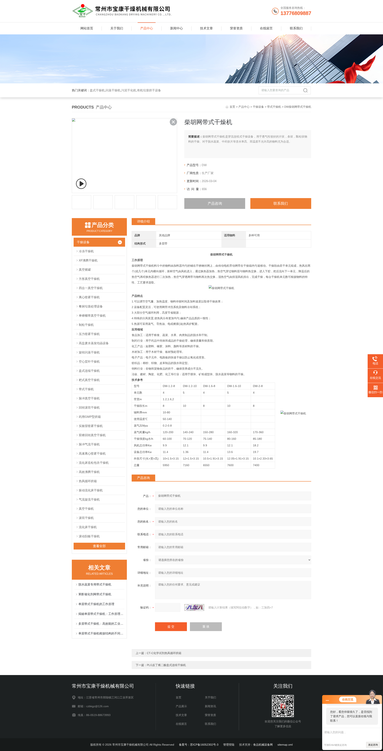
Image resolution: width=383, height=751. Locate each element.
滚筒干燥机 (86, 518)
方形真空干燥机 (89, 278)
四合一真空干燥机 (91, 288)
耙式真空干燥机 (89, 380)
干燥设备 (258, 106)
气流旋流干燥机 (89, 499)
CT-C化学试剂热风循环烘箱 (164, 653)
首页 (232, 106)
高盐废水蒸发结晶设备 (94, 343)
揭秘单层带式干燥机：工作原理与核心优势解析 (101, 613)
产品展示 (181, 706)
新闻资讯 (210, 706)
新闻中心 (176, 28)
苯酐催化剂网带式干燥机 (94, 594)
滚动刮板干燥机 (89, 536)
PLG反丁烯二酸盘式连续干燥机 (166, 665)
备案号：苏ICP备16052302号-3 (198, 744)
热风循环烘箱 (88, 481)
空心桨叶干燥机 (89, 361)
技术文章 (206, 28)
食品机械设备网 (263, 744)
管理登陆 (228, 744)
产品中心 (146, 28)
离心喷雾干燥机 (89, 297)
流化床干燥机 (88, 527)
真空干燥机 (86, 508)
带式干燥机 (274, 106)
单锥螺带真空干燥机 (92, 315)
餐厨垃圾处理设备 (91, 306)
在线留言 (266, 28)
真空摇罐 (85, 269)
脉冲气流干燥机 (89, 444)
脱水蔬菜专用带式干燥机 (94, 584)
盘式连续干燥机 (89, 370)
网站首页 (86, 28)
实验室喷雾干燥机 (91, 426)
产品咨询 (215, 203)
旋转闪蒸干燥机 (89, 352)
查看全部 (99, 546)
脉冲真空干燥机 (89, 398)
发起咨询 (373, 744)
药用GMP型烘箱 (90, 416)
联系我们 (296, 28)
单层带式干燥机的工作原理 (96, 604)
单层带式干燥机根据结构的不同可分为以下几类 (101, 633)
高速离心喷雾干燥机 (92, 453)
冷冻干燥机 (86, 251)
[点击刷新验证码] (194, 607)
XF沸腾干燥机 (88, 260)
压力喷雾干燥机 (89, 334)
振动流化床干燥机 (91, 490)
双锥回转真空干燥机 (92, 435)
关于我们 (116, 28)
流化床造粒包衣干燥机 (94, 462)
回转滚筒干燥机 (89, 407)
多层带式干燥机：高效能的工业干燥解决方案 (101, 623)
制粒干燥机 (86, 324)
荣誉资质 (236, 28)
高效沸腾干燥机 (89, 472)
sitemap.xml (285, 744)
